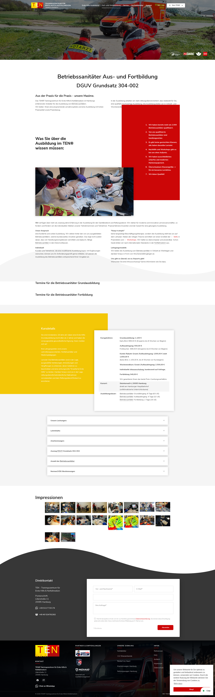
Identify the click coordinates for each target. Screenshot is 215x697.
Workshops (131, 240)
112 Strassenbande (124, 656)
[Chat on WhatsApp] (45, 686)
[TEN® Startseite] (47, 651)
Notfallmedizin (78, 101)
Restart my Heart (123, 661)
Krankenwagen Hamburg (126, 666)
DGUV (60, 451)
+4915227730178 (47, 608)
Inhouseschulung (137, 369)
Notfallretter (121, 651)
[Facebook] (37, 680)
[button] (176, 5)
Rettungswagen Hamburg (127, 671)
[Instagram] (43, 680)
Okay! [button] (191, 689)
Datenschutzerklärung (143, 619)
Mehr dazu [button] (178, 683)
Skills (176, 237)
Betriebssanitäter (156, 128)
